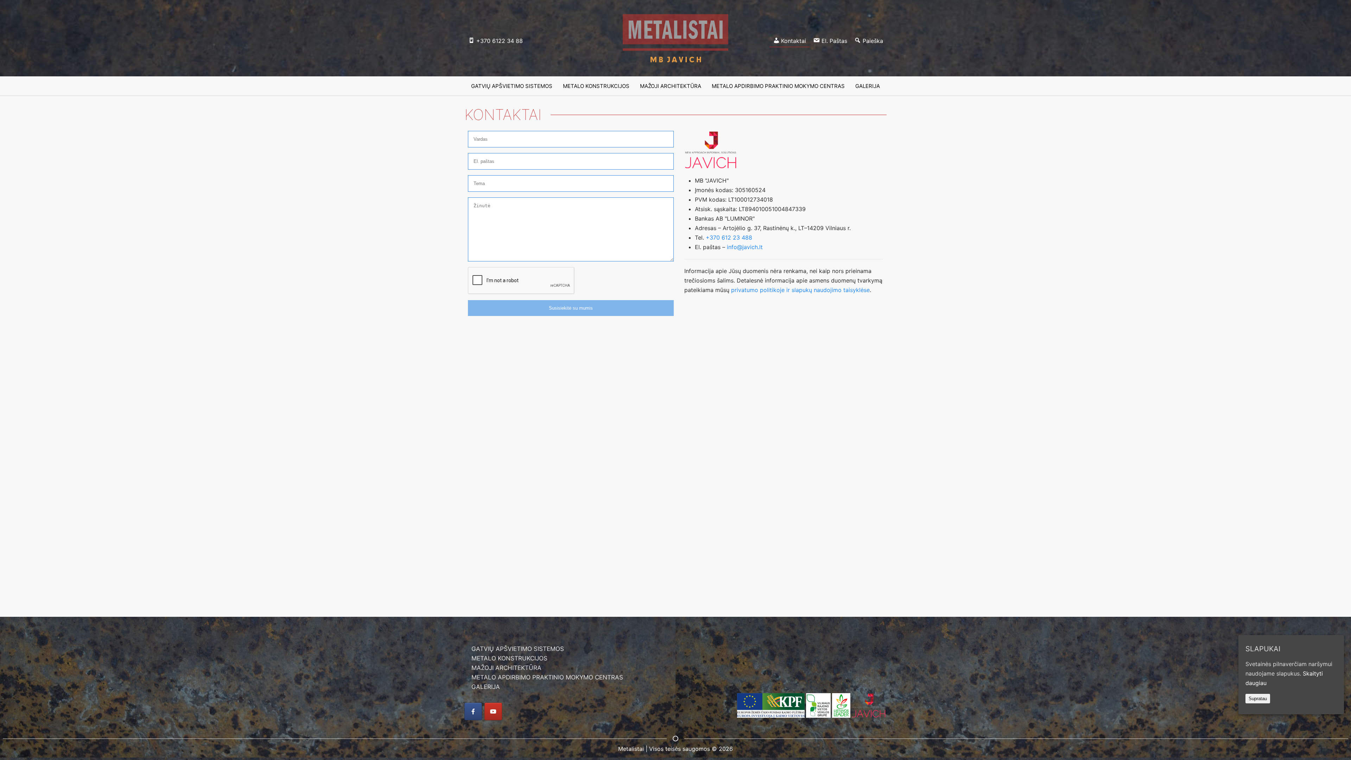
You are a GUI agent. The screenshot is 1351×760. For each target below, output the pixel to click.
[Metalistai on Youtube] (493, 711)
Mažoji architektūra (670, 86)
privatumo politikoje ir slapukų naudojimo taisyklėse (800, 289)
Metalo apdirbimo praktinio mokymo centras (778, 86)
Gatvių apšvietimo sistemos (511, 86)
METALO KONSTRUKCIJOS (509, 658)
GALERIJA (485, 686)
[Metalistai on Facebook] (473, 711)
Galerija (867, 86)
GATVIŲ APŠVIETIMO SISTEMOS (517, 648)
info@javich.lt (745, 247)
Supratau (1258, 698)
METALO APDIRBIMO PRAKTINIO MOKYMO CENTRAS (547, 677)
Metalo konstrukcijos (596, 86)
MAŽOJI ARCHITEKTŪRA (506, 667)
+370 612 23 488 (729, 237)
